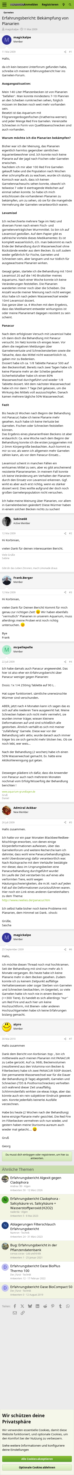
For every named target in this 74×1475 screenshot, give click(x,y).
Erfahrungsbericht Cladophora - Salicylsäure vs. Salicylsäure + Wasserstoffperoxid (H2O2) (35, 1203)
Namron (14, 1232)
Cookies (44, 1430)
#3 (70, 592)
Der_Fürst (15, 1274)
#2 (70, 533)
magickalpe (12, 29)
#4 (70, 661)
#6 (70, 949)
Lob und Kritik (33, 1253)
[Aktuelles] (63, 4)
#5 (70, 822)
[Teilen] (65, 52)
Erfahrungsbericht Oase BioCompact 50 (41, 1286)
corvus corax (17, 1253)
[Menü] (4, 5)
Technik (25, 1232)
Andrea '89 (16, 1186)
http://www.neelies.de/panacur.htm (26, 900)
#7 (70, 1038)
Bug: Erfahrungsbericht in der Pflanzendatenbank (33, 1247)
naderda (15, 1212)
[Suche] (70, 4)
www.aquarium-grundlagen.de (18, 791)
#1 (70, 51)
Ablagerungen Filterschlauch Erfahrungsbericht (33, 1226)
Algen (27, 1186)
